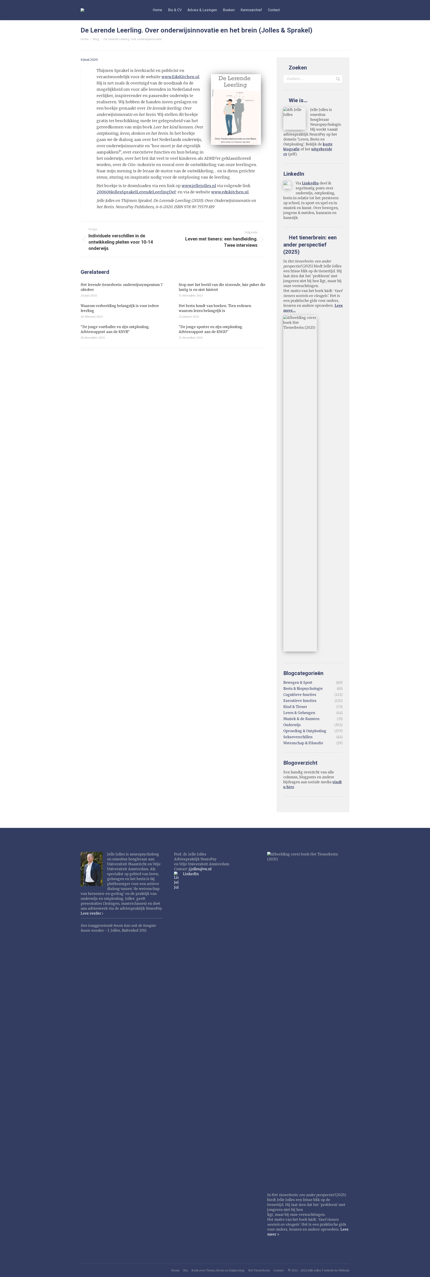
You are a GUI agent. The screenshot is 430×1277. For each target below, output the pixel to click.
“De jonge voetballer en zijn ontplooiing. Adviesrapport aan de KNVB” (115, 329)
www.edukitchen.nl (230, 192)
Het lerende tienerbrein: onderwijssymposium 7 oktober (122, 287)
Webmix (344, 1270)
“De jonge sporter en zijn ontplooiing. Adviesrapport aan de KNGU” (211, 329)
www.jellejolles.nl (199, 185)
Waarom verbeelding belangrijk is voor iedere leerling (120, 308)
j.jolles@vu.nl (200, 869)
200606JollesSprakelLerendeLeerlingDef (136, 192)
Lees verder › (92, 913)
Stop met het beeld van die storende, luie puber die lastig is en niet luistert (222, 287)
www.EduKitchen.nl (180, 76)
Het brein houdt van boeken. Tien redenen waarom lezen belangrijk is (215, 308)
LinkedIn (310, 183)
